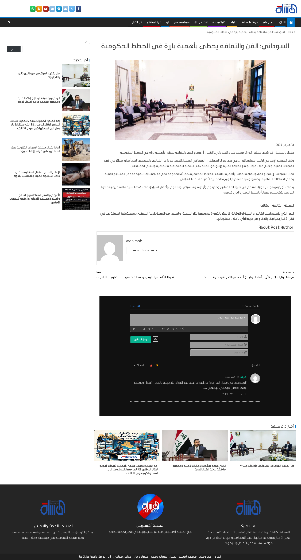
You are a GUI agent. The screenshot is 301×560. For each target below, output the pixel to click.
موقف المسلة (250, 22)
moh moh (134, 241)
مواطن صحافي (182, 22)
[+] (182, 329)
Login (133, 306)
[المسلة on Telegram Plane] (59, 9)
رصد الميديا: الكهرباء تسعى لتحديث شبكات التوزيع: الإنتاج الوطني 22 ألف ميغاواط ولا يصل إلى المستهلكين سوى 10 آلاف (128, 469)
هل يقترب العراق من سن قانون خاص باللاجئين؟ (267, 465)
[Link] (173, 329)
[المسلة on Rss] (39, 9)
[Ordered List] (153, 329)
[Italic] (139, 329)
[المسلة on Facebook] (78, 9)
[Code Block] (168, 329)
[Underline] (143, 329)
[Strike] (148, 329)
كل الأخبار (137, 22)
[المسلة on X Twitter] (72, 9)
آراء (167, 22)
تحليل (234, 22)
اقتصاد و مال (201, 22)
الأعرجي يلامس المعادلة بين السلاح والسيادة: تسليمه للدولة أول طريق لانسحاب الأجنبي (34, 199)
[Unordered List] (158, 329)
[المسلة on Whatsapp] (33, 9)
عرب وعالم (268, 22)
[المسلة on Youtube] (46, 9)
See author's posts (144, 250)
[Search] (9, 22)
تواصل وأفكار (153, 22)
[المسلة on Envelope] (65, 9)
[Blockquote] (163, 329)
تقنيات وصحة (219, 22)
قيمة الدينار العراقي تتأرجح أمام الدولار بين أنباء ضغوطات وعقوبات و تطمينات (249, 274)
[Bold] (134, 329)
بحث (87, 42)
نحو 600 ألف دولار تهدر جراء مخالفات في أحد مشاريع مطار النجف (135, 274)
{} (177, 329)
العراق (282, 22)
